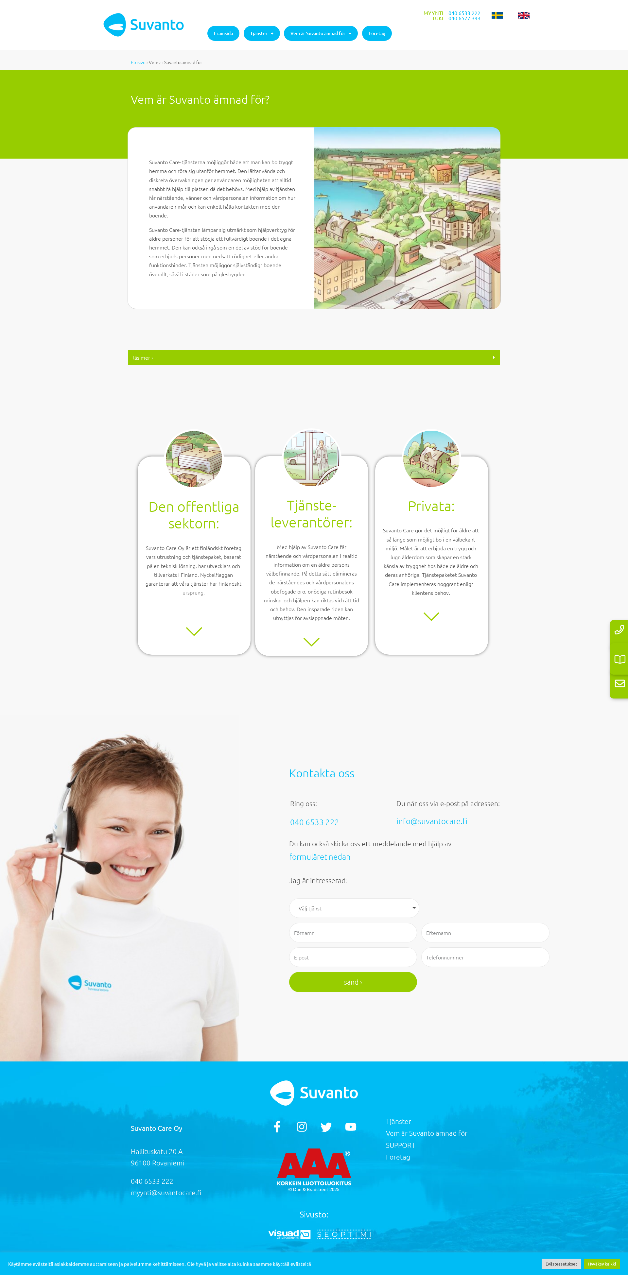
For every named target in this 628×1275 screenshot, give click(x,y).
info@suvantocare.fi (431, 821)
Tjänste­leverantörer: (311, 513)
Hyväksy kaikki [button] (602, 1263)
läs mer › (143, 357)
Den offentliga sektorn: (193, 515)
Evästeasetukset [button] (561, 1263)
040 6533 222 (464, 12)
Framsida (223, 33)
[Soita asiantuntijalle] (619, 630)
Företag (377, 33)
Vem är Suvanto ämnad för (317, 33)
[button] (314, 357)
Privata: (431, 505)
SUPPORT (400, 1145)
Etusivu (138, 62)
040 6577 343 (464, 18)
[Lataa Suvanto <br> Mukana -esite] (620, 659)
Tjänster (259, 33)
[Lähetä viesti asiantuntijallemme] (620, 683)
